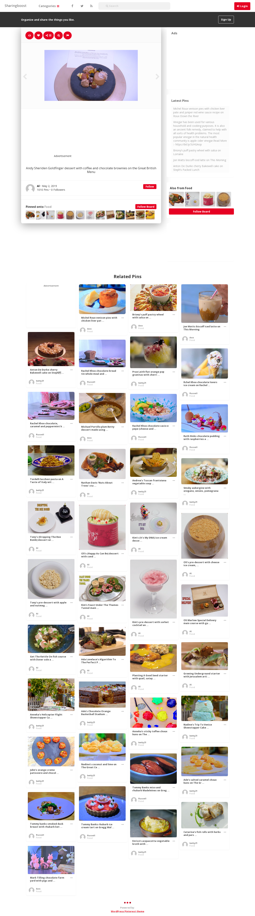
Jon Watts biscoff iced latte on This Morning (199, 160)
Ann (89, 328)
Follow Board (145, 206)
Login (244, 6)
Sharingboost (16, 5)
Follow (150, 186)
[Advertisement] (100, 133)
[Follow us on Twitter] (81, 6)
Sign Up (226, 19)
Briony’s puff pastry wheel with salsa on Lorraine (197, 152)
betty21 (40, 380)
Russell (91, 381)
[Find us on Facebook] (72, 6)
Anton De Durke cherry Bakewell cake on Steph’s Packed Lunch (198, 167)
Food (48, 207)
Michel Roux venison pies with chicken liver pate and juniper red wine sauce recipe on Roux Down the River (199, 112)
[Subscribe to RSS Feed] (91, 6)
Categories (48, 6)
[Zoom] (59, 35)
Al (88, 493)
